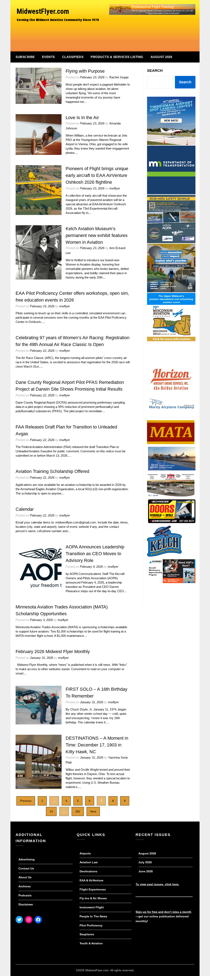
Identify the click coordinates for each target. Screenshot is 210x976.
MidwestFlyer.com (43, 11)
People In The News (93, 916)
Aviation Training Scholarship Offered (52, 471)
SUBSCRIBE (25, 57)
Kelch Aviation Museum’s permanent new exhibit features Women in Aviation (97, 235)
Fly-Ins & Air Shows (93, 898)
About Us (25, 877)
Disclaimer (25, 904)
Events (48, 57)
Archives (24, 886)
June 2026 (145, 871)
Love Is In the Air (82, 117)
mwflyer (114, 188)
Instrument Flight (92, 907)
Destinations (88, 871)
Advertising (26, 859)
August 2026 (161, 57)
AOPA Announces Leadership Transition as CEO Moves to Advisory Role (95, 553)
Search (155, 70)
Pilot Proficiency (91, 925)
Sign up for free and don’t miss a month (163, 911)
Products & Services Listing (117, 57)
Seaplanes (87, 934)
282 (77, 811)
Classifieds (73, 57)
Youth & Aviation (91, 943)
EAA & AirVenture (91, 880)
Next (93, 811)
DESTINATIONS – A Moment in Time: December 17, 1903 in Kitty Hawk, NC (97, 745)
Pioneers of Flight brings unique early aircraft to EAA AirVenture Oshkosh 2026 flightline (97, 175)
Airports (85, 853)
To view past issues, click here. (157, 884)
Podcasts (25, 895)
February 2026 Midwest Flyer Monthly (53, 651)
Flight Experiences (93, 889)
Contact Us (26, 868)
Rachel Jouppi (118, 77)
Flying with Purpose (85, 71)
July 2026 (145, 862)
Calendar (25, 509)
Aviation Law (89, 862)
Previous (25, 800)
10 (51, 811)
